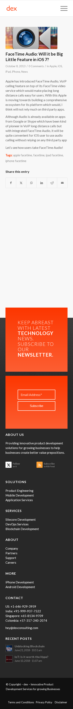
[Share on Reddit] (52, 183)
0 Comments (36, 66)
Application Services (19, 500)
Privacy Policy (45, 702)
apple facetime (22, 155)
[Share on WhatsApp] (31, 183)
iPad (8, 71)
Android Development (20, 587)
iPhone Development (19, 582)
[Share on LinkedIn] (42, 183)
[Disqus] (36, 251)
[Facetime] (31, 38)
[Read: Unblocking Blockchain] (9, 648)
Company (11, 548)
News (24, 71)
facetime (39, 155)
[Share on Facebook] (11, 183)
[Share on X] (21, 183)
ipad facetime (54, 155)
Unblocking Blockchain (30, 646)
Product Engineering (19, 490)
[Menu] (62, 8)
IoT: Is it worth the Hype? (31, 657)
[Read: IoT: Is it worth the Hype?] (9, 659)
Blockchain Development (22, 529)
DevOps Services (17, 524)
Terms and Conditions (22, 702)
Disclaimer (61, 702)
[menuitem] (62, 8)
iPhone (16, 71)
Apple (53, 66)
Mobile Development (19, 495)
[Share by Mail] (62, 183)
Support (10, 558)
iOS (60, 66)
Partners (11, 553)
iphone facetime (15, 161)
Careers (10, 562)
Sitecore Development (20, 519)
